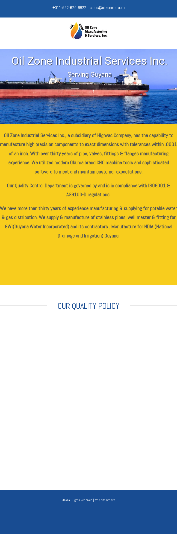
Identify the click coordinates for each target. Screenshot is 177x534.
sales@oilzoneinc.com (107, 7)
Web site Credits (104, 500)
